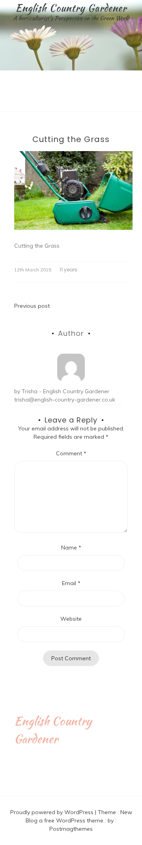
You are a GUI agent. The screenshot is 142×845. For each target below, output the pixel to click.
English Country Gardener (71, 8)
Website (71, 618)
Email (71, 583)
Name (71, 547)
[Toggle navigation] (8, 106)
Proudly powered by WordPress (52, 812)
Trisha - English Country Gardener (65, 391)
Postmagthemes (71, 828)
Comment (71, 453)
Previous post (32, 305)
